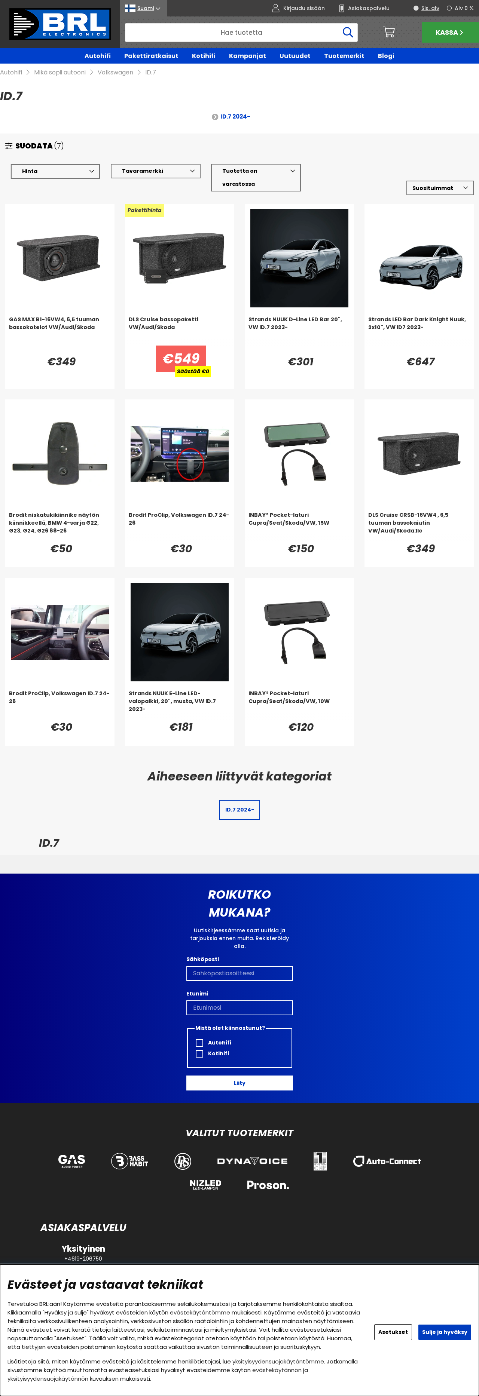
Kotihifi (204, 56)
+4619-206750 (83, 1258)
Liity (239, 1083)
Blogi (386, 56)
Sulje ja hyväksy (444, 1332)
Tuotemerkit (344, 56)
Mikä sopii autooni (60, 72)
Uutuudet (295, 56)
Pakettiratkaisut (151, 56)
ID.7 (150, 72)
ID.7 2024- (235, 116)
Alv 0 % (464, 8)
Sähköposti (202, 959)
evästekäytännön (277, 1370)
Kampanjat (247, 56)
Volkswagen (115, 72)
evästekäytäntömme (200, 1312)
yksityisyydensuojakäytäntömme (278, 1361)
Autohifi (98, 56)
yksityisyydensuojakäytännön (47, 1379)
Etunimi (197, 993)
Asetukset (393, 1332)
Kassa (447, 32)
